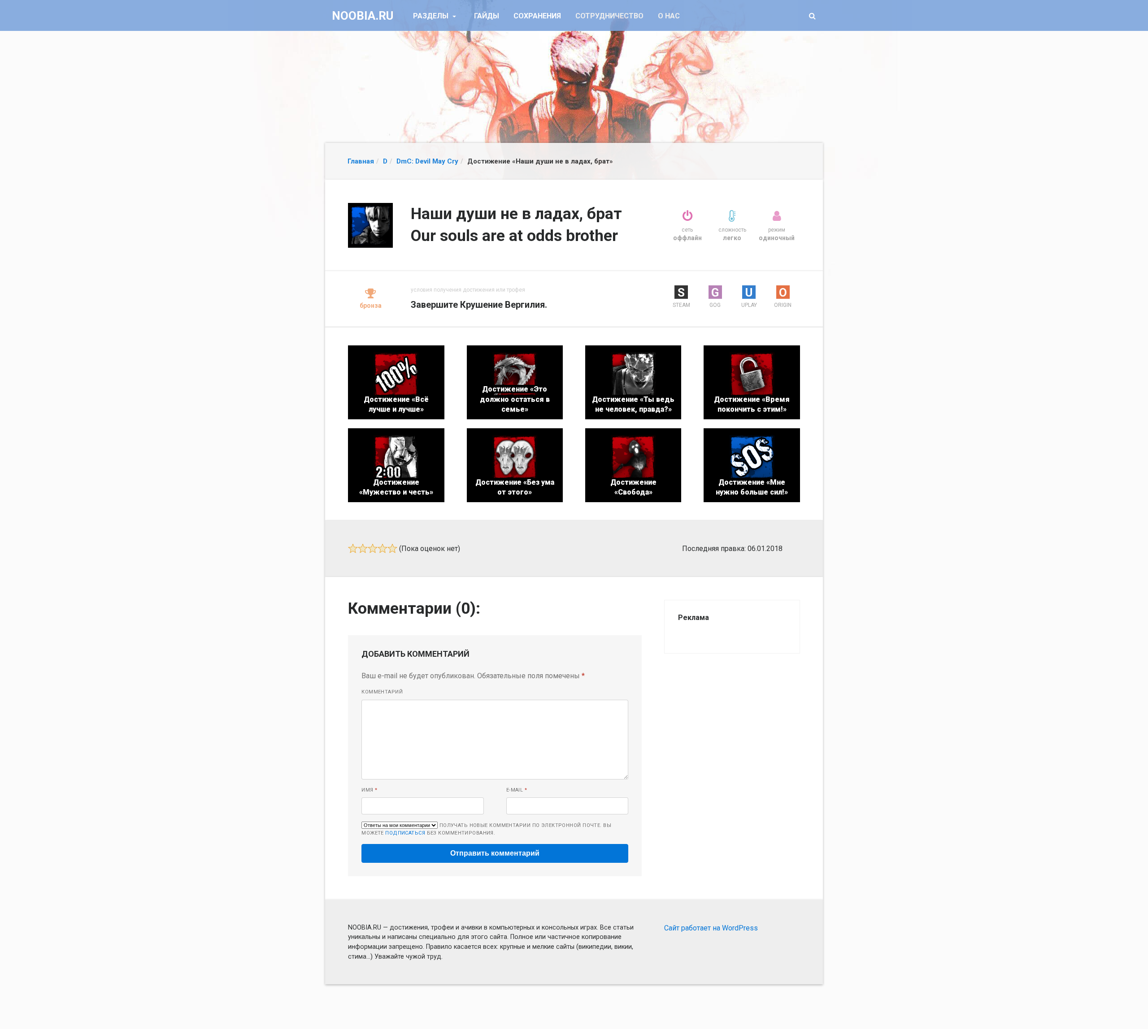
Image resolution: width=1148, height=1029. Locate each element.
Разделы (431, 16)
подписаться (405, 833)
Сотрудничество (609, 16)
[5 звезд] (392, 548)
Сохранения (537, 16)
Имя (369, 790)
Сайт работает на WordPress (711, 928)
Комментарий (382, 692)
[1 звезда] (353, 548)
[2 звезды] (363, 548)
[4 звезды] (382, 548)
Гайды (486, 16)
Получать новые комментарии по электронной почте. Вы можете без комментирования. (486, 829)
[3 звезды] (373, 548)
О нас (669, 16)
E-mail (516, 790)
